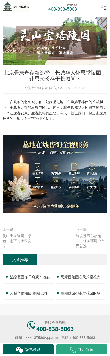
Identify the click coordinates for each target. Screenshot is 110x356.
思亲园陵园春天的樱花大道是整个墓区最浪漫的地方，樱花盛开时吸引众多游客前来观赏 (82, 277)
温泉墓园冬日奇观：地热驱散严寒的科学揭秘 (31, 277)
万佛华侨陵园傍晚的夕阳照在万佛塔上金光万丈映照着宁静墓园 (31, 293)
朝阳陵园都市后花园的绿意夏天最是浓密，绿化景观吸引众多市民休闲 (82, 293)
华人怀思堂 (87, 107)
